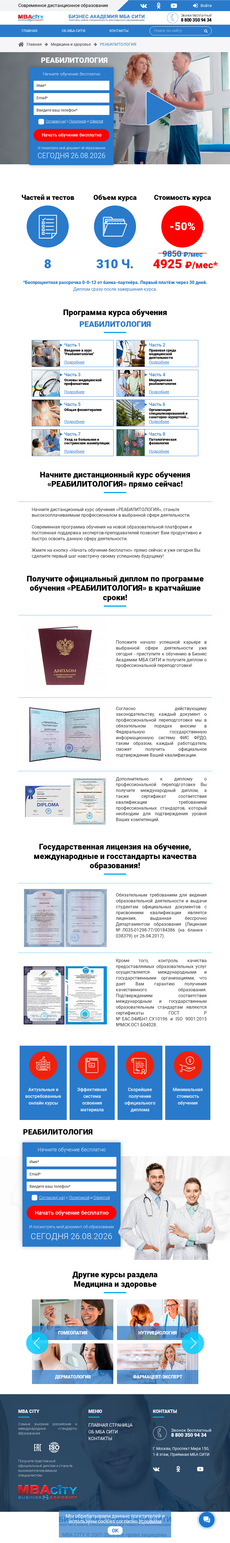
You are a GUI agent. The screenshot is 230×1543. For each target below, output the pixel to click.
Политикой (77, 121)
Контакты (118, 31)
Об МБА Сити (73, 31)
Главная (29, 31)
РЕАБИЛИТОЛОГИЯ (118, 44)
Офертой (96, 121)
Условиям (150, 1521)
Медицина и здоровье (71, 44)
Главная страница (110, 1425)
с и (74, 121)
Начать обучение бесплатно (72, 135)
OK (115, 1530)
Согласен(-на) (56, 121)
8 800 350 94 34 (196, 20)
